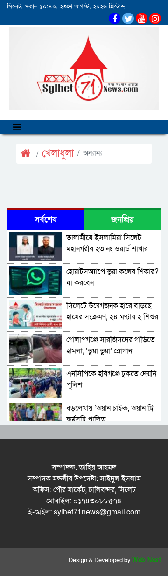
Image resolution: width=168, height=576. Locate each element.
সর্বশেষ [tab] (45, 219)
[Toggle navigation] (17, 127)
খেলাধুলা (58, 153)
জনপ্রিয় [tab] (122, 219)
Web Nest (146, 560)
